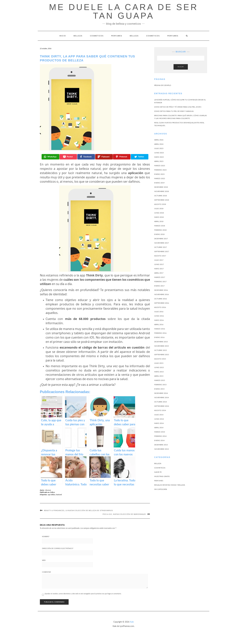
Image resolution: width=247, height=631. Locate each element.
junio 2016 (159, 316)
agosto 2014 (160, 410)
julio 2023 (158, 148)
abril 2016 (158, 324)
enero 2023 (159, 174)
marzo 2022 (159, 178)
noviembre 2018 (161, 191)
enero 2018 (159, 234)
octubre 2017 (160, 247)
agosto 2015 (160, 359)
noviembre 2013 (161, 449)
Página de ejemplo (162, 85)
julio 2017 (158, 260)
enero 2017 (159, 286)
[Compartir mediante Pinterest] (122, 156)
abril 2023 (158, 161)
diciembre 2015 (161, 342)
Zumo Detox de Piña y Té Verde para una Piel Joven (177, 107)
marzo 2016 (159, 329)
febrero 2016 (160, 333)
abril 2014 (158, 427)
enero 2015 (159, 389)
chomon (48, 490)
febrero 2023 (160, 170)
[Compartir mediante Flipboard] (104, 156)
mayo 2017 (159, 269)
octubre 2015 (160, 350)
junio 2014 (159, 419)
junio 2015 (159, 367)
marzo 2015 (159, 380)
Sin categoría (160, 489)
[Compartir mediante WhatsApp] (50, 156)
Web (43, 560)
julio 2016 (158, 311)
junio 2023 (159, 153)
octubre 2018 (160, 196)
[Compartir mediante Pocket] (68, 156)
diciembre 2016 (161, 290)
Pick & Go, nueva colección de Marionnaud (124, 514)
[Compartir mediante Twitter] (139, 156)
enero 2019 (159, 183)
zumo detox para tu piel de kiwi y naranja (174, 111)
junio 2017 (159, 264)
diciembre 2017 (161, 238)
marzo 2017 (159, 277)
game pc (158, 472)
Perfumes (116, 36)
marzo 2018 (159, 226)
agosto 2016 (160, 307)
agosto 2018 (160, 204)
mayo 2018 (159, 217)
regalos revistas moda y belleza (169, 485)
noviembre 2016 (161, 294)
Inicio (62, 36)
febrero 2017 (160, 281)
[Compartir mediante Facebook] (86, 156)
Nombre (45, 536)
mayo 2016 (159, 320)
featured (59, 494)
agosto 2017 (160, 256)
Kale (132, 622)
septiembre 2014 (161, 406)
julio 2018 (158, 208)
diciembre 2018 (161, 187)
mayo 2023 (159, 157)
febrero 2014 (160, 436)
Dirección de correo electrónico (57, 548)
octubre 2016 (160, 299)
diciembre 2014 (161, 393)
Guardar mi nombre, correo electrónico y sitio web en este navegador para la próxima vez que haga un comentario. (83, 593)
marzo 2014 (159, 432)
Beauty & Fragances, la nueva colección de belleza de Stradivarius (78, 510)
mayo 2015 (159, 372)
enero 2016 (159, 337)
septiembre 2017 (161, 251)
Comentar (46, 572)
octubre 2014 (160, 402)
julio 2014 (158, 415)
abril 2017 (158, 273)
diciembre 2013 (161, 445)
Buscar (181, 67)
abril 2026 (158, 140)
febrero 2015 (160, 384)
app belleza (51, 494)
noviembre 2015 (161, 346)
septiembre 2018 (161, 200)
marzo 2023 (159, 165)
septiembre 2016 (161, 303)
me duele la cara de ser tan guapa (123, 11)
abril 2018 (158, 221)
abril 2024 (158, 144)
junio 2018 (159, 213)
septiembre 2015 (161, 354)
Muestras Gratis (162, 476)
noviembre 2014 (161, 397)
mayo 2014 (159, 423)
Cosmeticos (96, 36)
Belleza (78, 36)
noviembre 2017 (161, 243)
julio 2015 (158, 363)
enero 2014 (159, 440)
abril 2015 (158, 376)
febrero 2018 (160, 230)
